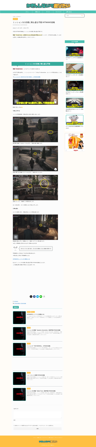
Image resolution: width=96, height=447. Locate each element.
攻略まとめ (37, 11)
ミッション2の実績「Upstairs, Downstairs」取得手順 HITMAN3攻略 (43, 330)
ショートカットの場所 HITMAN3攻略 (36, 375)
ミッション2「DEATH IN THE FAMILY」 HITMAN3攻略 (27, 77)
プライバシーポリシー (58, 437)
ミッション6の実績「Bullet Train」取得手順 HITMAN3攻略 (41, 391)
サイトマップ (58, 11)
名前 (14, 420)
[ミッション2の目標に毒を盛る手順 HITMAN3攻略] (37, 296)
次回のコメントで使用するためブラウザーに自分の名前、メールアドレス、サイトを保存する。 (34, 425)
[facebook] (34, 296)
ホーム (27, 11)
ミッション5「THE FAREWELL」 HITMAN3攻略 (38, 346)
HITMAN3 (16, 301)
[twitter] (31, 296)
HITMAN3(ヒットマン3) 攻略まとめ (21, 259)
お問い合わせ (69, 11)
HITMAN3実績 (17, 303)
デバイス (48, 11)
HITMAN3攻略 (23, 303)
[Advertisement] (37, 49)
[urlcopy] (44, 296)
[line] (41, 296)
